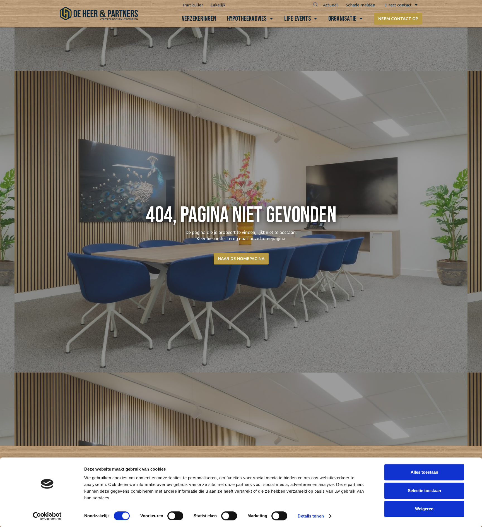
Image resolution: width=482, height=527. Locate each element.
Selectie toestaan (424, 490)
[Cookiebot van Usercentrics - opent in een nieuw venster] (47, 516)
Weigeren (424, 508)
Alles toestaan (424, 472)
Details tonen (311, 516)
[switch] (175, 515)
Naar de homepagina (241, 258)
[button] (315, 5)
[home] (99, 13)
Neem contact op (398, 18)
